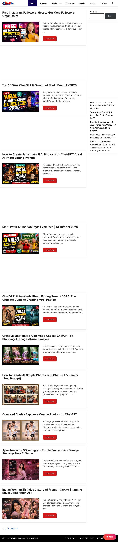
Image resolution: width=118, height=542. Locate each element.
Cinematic (70, 3)
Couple (82, 3)
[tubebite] (8, 3)
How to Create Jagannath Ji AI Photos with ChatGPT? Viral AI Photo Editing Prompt (42, 156)
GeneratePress (32, 538)
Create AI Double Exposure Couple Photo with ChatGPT (39, 414)
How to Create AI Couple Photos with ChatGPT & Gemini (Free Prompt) (40, 376)
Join (110, 537)
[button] (112, 3)
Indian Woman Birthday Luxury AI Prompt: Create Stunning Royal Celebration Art (42, 491)
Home (32, 3)
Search (93, 12)
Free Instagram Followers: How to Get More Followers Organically (38, 14)
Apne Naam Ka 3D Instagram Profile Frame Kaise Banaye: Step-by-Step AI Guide (41, 451)
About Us (100, 538)
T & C (81, 538)
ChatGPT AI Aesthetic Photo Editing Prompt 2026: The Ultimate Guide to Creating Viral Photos (39, 298)
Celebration (56, 3)
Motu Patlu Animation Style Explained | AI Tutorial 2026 (40, 227)
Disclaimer (90, 538)
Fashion (92, 3)
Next (14, 528)
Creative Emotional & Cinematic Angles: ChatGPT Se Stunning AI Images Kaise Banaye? (37, 337)
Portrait (104, 3)
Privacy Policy (70, 538)
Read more (49, 39)
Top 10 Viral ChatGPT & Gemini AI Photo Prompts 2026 (39, 85)
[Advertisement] (43, 64)
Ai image (43, 3)
